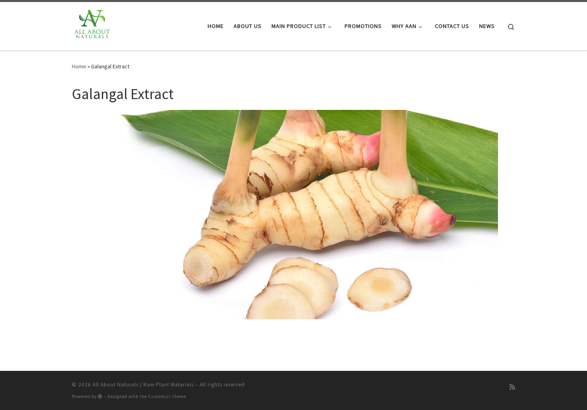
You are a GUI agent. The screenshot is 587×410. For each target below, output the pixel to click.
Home (79, 66)
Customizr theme (167, 396)
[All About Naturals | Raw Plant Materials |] (91, 25)
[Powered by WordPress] (100, 396)
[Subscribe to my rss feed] (512, 387)
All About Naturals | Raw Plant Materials (143, 384)
